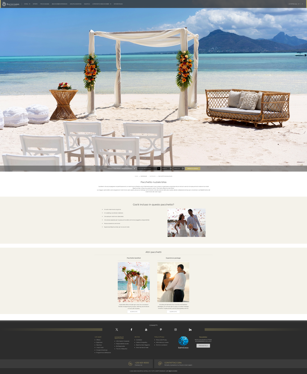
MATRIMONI (153, 176)
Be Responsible (120, 346)
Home (136, 176)
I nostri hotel (99, 347)
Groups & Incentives (75, 4)
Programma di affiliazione (103, 352)
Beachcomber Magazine (143, 345)
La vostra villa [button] (293, 4)
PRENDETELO (203, 345)
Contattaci (139, 340)
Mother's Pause (118, 4)
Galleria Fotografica (141, 342)
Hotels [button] (26, 4)
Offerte (35, 4)
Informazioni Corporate (122, 341)
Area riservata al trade (142, 347)
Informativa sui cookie (162, 342)
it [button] (302, 4)
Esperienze (99, 342)
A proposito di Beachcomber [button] (100, 4)
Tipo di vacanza (44, 4)
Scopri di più (133, 311)
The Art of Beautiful (121, 349)
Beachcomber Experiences (59, 4)
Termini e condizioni (161, 345)
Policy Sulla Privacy (161, 340)
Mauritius (87, 4)
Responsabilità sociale (122, 343)
